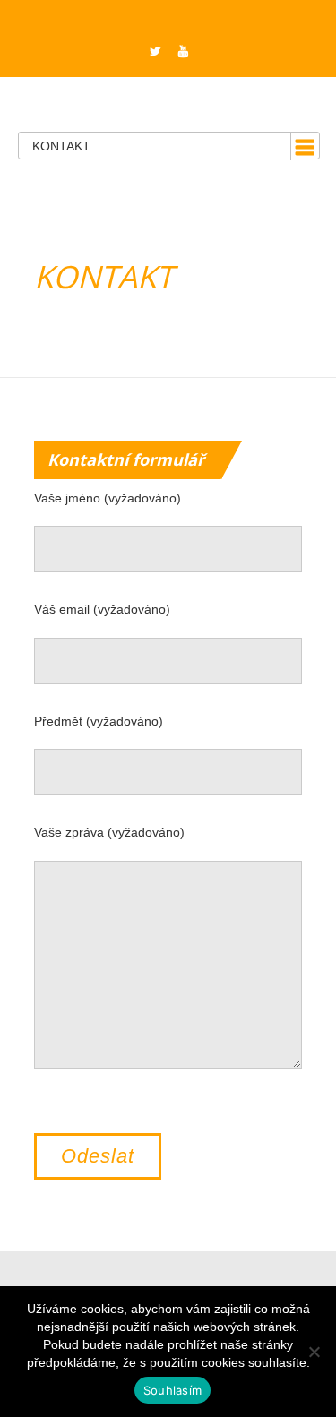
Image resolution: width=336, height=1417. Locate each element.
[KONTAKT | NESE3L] (168, 97)
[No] (314, 1352)
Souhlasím (172, 1390)
